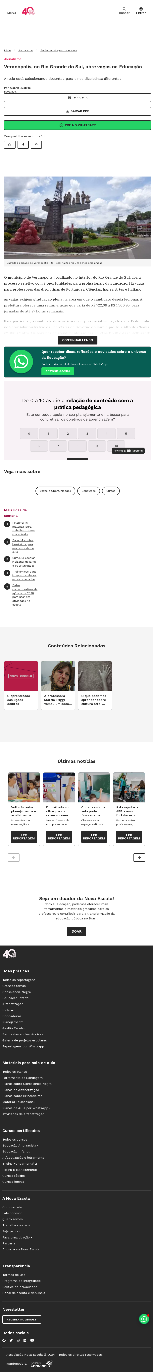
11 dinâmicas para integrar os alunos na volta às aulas (21, 575)
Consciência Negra (16, 992)
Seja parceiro (12, 1231)
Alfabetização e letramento (23, 1157)
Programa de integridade (21, 1281)
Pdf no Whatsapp (80, 125)
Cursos (110, 490)
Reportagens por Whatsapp (23, 1046)
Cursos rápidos (14, 1176)
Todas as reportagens (18, 980)
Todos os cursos (14, 1139)
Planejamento (13, 1022)
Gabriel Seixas (20, 87)
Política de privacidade (19, 1287)
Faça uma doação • (17, 1237)
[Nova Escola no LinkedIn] (25, 1340)
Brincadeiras (12, 1016)
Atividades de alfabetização (23, 1114)
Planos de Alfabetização (20, 1090)
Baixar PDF (80, 111)
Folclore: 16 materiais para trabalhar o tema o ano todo (21, 528)
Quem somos (12, 1219)
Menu (11, 13)
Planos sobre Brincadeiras (22, 1096)
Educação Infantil (15, 998)
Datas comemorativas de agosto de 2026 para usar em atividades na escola (21, 595)
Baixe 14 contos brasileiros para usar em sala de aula (20, 546)
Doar (77, 931)
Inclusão (9, 1010)
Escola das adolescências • (22, 1034)
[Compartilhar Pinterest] (36, 145)
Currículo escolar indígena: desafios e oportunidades (21, 561)
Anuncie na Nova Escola (20, 1249)
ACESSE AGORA (57, 371)
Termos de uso (13, 1275)
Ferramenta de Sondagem (22, 1078)
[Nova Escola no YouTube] (32, 1340)
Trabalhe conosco (16, 1225)
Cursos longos (13, 1182)
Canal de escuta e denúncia (23, 1293)
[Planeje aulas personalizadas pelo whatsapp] (144, 1319)
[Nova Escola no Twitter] (11, 1340)
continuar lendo (77, 340)
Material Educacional (18, 1102)
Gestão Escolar (13, 1028)
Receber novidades (22, 1319)
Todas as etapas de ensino (58, 50)
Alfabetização (12, 1004)
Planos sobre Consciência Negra (27, 1084)
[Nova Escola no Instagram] (18, 1340)
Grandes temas (14, 986)
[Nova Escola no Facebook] (4, 1340)
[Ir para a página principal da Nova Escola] (28, 11)
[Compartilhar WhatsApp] (10, 145)
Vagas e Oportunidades (55, 490)
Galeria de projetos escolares (24, 1040)
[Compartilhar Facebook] (23, 145)
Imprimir (80, 98)
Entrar (141, 13)
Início (7, 50)
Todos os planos (14, 1071)
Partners (9, 1243)
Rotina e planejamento (19, 1170)
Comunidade (12, 1207)
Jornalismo (25, 50)
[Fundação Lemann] (42, 1363)
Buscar (124, 13)
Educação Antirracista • (20, 1145)
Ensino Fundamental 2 (19, 1163)
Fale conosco (12, 1213)
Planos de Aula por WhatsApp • (26, 1108)
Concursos (89, 490)
